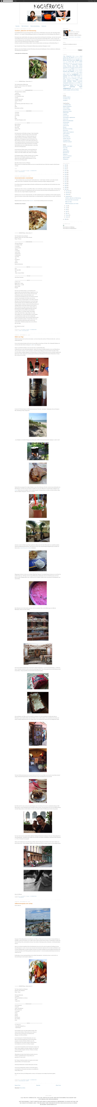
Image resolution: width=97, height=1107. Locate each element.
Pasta (27, 1080)
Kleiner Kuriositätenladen (68, 120)
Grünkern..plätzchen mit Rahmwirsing (25, 30)
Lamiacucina (65, 123)
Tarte (81, 85)
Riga (78, 78)
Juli (66, 205)
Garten (73, 65)
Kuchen (80, 70)
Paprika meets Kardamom (68, 132)
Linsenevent (31, 200)
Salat (77, 79)
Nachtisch (80, 74)
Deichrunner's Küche (67, 111)
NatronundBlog (66, 151)
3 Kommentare (33, 170)
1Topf (20, 330)
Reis (81, 77)
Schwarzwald (65, 82)
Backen (64, 59)
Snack (75, 82)
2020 (66, 165)
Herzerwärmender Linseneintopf (24, 178)
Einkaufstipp (70, 63)
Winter (77, 89)
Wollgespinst (65, 159)
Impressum (44, 26)
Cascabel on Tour (66, 98)
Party (72, 75)
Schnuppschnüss (66, 140)
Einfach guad (65, 112)
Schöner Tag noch (67, 138)
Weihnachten (73, 89)
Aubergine (77, 56)
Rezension (74, 78)
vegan (80, 86)
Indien (81, 68)
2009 (66, 185)
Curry (67, 61)
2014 (66, 176)
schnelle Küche (71, 81)
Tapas (78, 85)
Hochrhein (76, 68)
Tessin (64, 86)
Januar (67, 216)
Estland (64, 64)
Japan (67, 70)
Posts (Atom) (22, 1087)
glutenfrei (80, 67)
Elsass (74, 63)
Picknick (79, 75)
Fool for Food (66, 115)
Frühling (64, 65)
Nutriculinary (65, 130)
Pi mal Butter (65, 135)
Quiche (78, 77)
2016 (66, 172)
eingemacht (65, 63)
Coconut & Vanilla (66, 109)
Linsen (78, 71)
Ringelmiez (65, 154)
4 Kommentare (33, 896)
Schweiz (70, 82)
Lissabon (80, 71)
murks (68, 74)
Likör (75, 71)
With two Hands (66, 157)
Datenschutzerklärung (34, 26)
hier (31, 344)
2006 (66, 219)
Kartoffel (70, 70)
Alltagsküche (69, 56)
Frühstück (69, 65)
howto (79, 68)
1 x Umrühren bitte (67, 104)
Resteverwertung (69, 78)
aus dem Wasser (70, 57)
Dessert (69, 61)
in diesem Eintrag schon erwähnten (25, 547)
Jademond (65, 149)
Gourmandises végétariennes (69, 117)
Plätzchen (65, 77)
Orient (69, 75)
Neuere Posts (17, 1085)
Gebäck (80, 65)
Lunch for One (66, 125)
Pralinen (75, 77)
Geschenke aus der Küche (68, 67)
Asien (73, 56)
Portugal (72, 77)
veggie (73, 88)
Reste (64, 78)
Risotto (81, 78)
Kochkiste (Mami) (66, 97)
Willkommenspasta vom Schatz (24, 903)
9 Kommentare (33, 329)
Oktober (67, 194)
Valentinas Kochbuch (67, 141)
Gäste (77, 65)
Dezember (68, 190)
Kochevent (77, 70)
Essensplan (80, 63)
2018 (66, 168)
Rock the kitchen (66, 136)
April (67, 211)
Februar (67, 215)
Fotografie (80, 64)
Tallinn (75, 85)
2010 (66, 183)
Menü (77, 72)
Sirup (73, 82)
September (68, 196)
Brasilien (65, 60)
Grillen (66, 68)
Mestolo (64, 127)
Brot (68, 60)
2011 (66, 181)
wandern (69, 89)
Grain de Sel (65, 119)
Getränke (76, 67)
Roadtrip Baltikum (67, 79)
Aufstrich (64, 57)
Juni (67, 207)
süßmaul (71, 85)
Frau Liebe (65, 147)
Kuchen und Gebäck (68, 71)
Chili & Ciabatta (66, 108)
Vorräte (81, 88)
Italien (64, 70)
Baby (81, 57)
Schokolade (80, 81)
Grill (64, 68)
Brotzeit (70, 60)
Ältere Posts (58, 1085)
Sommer (66, 84)
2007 (66, 189)
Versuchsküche (76, 88)
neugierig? (65, 75)
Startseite (17, 26)
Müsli (70, 74)
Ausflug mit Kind (77, 57)
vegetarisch (21, 171)
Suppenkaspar (66, 85)
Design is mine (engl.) (67, 146)
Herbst (72, 68)
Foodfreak (65, 114)
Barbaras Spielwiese (67, 106)
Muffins (64, 74)
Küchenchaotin (66, 122)
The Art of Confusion (67, 155)
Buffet (77, 60)
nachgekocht (75, 74)
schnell (64, 81)
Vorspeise (65, 89)
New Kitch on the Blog (67, 128)
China (64, 61)
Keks (73, 70)
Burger (81, 60)
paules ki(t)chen (66, 133)
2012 (66, 179)
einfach (80, 61)
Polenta (69, 77)
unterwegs (21, 897)
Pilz (81, 75)
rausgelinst (65, 100)
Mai (66, 209)
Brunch (74, 60)
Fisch (71, 64)
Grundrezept (69, 68)
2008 (66, 187)
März (67, 213)
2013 (66, 178)
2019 (66, 167)
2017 (66, 170)
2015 (66, 174)
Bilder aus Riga (19, 337)
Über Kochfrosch (25, 26)
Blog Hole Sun (66, 152)
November (68, 192)
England (76, 63)
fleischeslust (25, 330)
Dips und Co (75, 61)
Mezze (80, 72)
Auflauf (81, 56)
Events (67, 64)
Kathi (24, 170)
